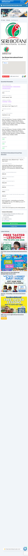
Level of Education (6, 85)
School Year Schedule (7, 113)
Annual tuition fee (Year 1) (8, 176)
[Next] (25, 13)
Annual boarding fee (7, 163)
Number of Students (6, 95)
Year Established (6, 91)
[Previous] (2, 13)
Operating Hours (6, 117)
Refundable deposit (6, 206)
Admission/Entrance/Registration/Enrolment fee (13, 158)
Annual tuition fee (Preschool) (9, 172)
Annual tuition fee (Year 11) (8, 181)
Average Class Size (6, 108)
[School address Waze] (23, 76)
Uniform (4, 142)
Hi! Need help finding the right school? (12, 549)
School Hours (5, 127)
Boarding (4, 137)
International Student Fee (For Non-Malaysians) (13, 194)
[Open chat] (25, 549)
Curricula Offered (6, 100)
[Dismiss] (21, 548)
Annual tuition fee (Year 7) (8, 185)
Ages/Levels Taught (6, 104)
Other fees (4, 198)
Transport (4, 146)
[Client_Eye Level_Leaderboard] (14, 2)
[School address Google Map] (25, 76)
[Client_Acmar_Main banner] (14, 13)
